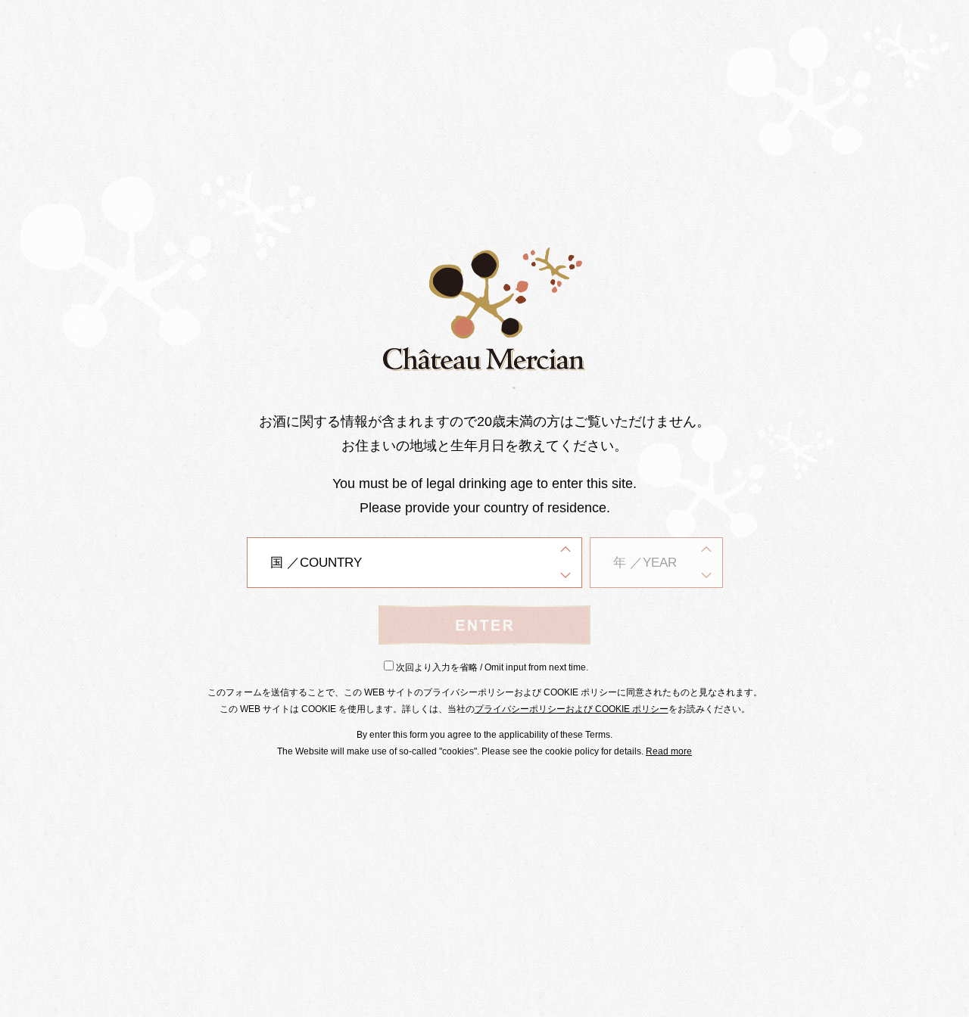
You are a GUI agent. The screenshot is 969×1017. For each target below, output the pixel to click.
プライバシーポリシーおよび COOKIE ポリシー (571, 709)
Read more (669, 751)
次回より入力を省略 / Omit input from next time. (492, 667)
